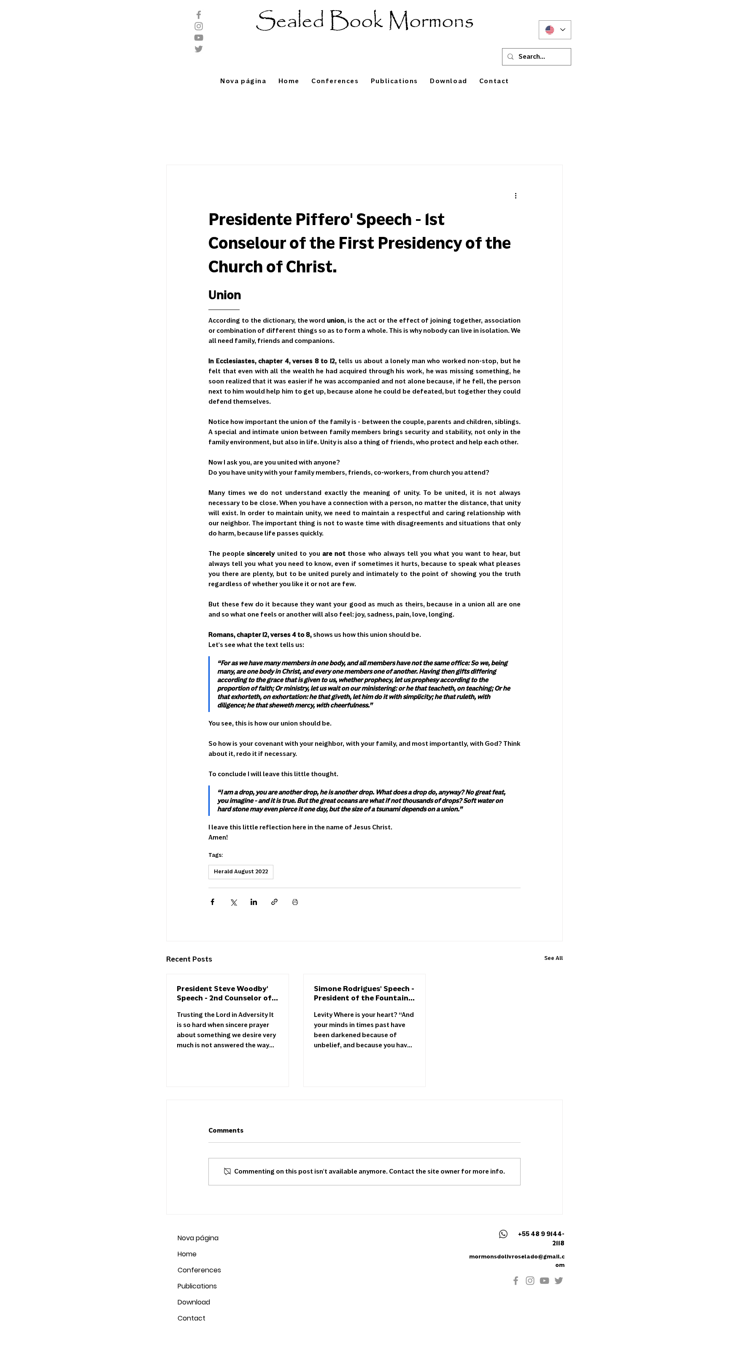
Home (187, 1254)
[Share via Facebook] (212, 902)
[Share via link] (274, 902)
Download (194, 1302)
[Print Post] (295, 902)
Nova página (198, 1238)
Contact (191, 1318)
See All (553, 958)
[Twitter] (198, 48)
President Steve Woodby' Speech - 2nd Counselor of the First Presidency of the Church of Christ (225, 994)
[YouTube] (198, 37)
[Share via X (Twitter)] (233, 902)
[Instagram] (198, 26)
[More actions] (515, 195)
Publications (197, 1286)
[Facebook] (198, 14)
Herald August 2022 (241, 872)
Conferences (199, 1270)
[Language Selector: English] (555, 29)
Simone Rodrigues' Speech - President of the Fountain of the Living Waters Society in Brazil (364, 994)
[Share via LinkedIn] (254, 902)
